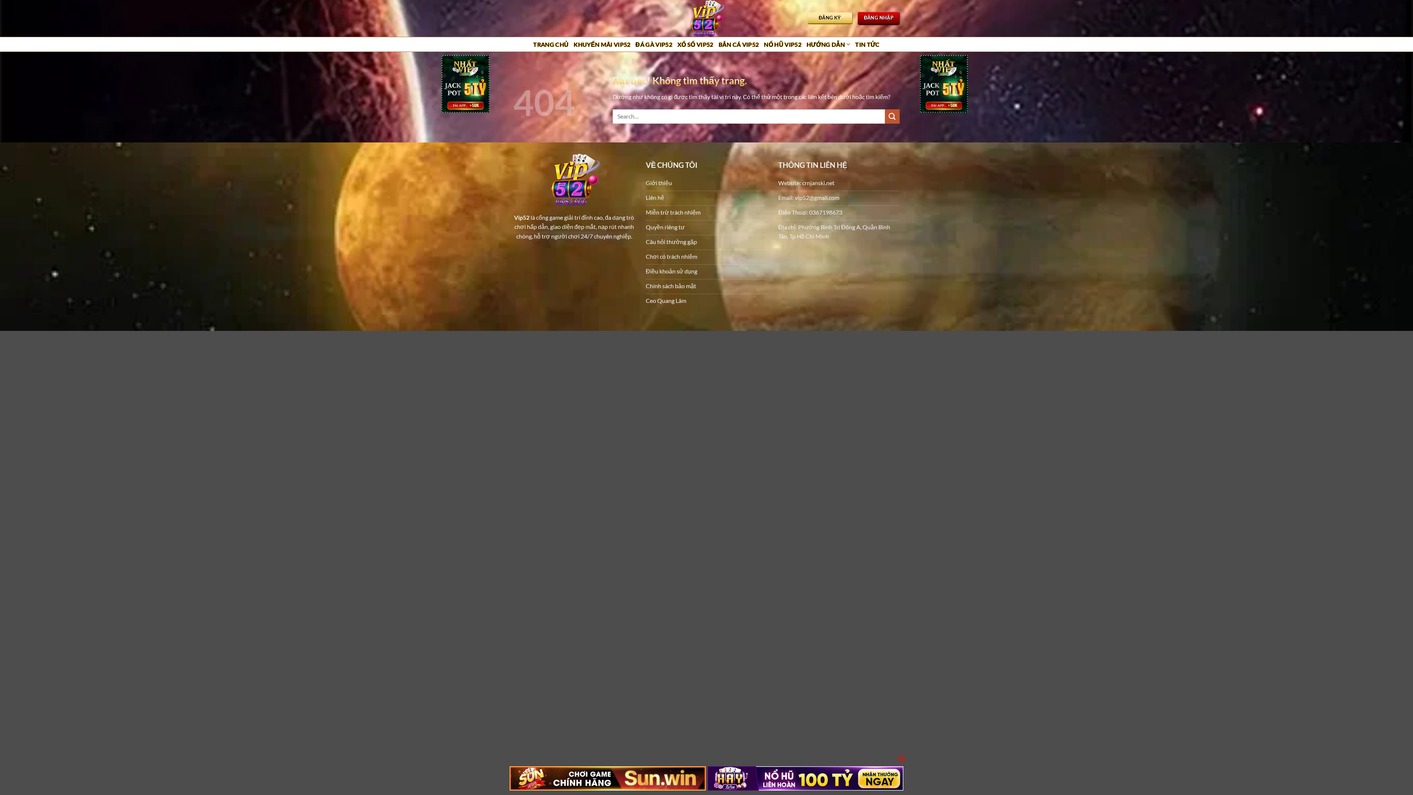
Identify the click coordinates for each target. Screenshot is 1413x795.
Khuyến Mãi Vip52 (602, 44)
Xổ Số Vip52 (695, 44)
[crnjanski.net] (706, 18)
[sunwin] (608, 778)
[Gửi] (892, 116)
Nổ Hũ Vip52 (782, 44)
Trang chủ (551, 44)
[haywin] (806, 778)
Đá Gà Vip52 (653, 44)
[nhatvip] (465, 84)
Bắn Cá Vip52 (739, 44)
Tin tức (867, 44)
